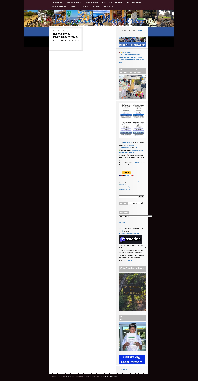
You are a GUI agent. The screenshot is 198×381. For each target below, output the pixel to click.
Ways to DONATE (126, 147)
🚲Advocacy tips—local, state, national (130, 57)
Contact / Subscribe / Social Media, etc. (123, 25)
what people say (128, 142)
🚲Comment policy (124, 187)
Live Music (85, 7)
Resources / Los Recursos (101, 25)
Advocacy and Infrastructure (75, 2)
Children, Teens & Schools (59, 7)
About (70, 25)
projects (137, 162)
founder (125, 160)
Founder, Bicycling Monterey (65, 31)
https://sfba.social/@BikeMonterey (129, 233)
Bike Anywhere (119, 2)
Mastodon (122, 222)
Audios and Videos (92, 2)
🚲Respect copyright (125, 189)
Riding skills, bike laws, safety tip (130, 54)
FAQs (135, 147)
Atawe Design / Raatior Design (109, 376)
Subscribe (123, 184)
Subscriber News (108, 7)
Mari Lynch (68, 376)
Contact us (129, 260)
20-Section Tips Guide (83, 25)
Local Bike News (95, 7)
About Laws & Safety (57, 2)
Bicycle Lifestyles (106, 2)
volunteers (132, 152)
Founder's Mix (74, 7)
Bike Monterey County (134, 2)
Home (63, 25)
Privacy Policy (123, 369)
